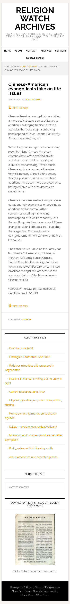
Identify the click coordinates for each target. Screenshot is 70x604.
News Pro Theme (21, 591)
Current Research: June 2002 (27, 391)
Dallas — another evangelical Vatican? (33, 426)
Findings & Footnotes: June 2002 (29, 357)
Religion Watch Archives (35, 18)
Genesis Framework (44, 591)
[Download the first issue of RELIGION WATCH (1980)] (35, 539)
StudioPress (27, 595)
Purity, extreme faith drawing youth (31, 448)
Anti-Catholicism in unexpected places (33, 457)
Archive (26, 319)
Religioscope (52, 587)
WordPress (42, 595)
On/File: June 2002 (21, 348)
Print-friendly (20, 107)
